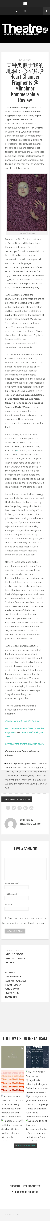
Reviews (27, 59)
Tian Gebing (31, 783)
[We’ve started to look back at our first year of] (12, 1106)
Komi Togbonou (37, 767)
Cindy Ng (12, 763)
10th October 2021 (10, 799)
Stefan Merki (39, 779)
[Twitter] (16, 11)
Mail (10, 894)
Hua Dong (23, 767)
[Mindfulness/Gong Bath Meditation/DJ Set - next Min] (12, 1057)
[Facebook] (21, 11)
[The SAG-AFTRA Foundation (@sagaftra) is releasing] (37, 1081)
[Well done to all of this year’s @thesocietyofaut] (37, 1130)
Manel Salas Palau (23, 771)
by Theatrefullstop (23, 799)
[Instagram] (25, 11)
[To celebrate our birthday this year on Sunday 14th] (12, 1130)
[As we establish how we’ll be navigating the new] (12, 1081)
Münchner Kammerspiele (20, 775)
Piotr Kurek (26, 779)
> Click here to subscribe (25, 1191)
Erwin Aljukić (24, 763)
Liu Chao (8, 771)
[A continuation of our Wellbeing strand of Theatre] (37, 1057)
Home (21, 59)
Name (11, 883)
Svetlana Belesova (14, 783)
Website (8, 904)
